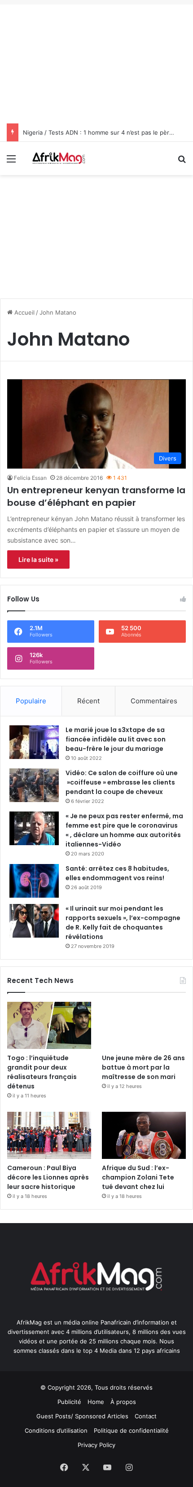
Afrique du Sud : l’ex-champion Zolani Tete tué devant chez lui (138, 1177)
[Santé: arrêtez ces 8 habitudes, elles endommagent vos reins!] (34, 881)
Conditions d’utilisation (56, 1430)
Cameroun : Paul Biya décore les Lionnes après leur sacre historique (48, 1177)
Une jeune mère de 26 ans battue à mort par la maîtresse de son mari (143, 1067)
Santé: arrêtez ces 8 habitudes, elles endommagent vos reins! (117, 873)
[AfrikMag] (58, 158)
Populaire (31, 701)
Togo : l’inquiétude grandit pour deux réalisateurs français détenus (42, 1072)
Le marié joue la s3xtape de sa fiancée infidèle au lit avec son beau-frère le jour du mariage (116, 739)
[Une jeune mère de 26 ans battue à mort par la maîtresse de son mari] (144, 1025)
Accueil (24, 312)
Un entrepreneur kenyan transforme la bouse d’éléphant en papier (96, 496)
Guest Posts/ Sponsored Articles (82, 1416)
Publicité (69, 1401)
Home (96, 1401)
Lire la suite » (38, 559)
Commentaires (154, 701)
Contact (146, 1416)
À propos (123, 1401)
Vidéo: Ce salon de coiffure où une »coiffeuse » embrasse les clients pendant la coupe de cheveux (122, 782)
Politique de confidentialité (131, 1430)
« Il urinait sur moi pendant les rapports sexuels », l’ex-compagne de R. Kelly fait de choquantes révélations (123, 922)
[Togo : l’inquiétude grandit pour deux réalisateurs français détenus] (49, 1025)
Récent (88, 701)
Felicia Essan (30, 477)
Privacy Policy (96, 1444)
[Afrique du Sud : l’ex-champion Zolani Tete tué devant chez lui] (144, 1135)
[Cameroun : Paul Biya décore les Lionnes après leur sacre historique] (49, 1135)
